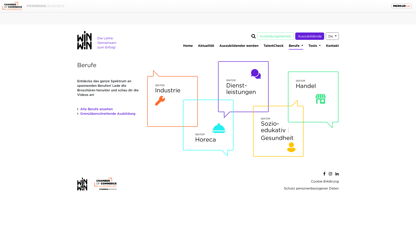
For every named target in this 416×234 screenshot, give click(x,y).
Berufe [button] (294, 46)
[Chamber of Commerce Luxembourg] (33, 6)
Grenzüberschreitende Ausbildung (107, 114)
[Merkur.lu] (401, 6)
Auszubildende (310, 36)
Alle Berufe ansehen (96, 109)
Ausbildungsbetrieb (275, 36)
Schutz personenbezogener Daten (311, 188)
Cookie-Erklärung (325, 181)
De (331, 36)
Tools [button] (313, 46)
